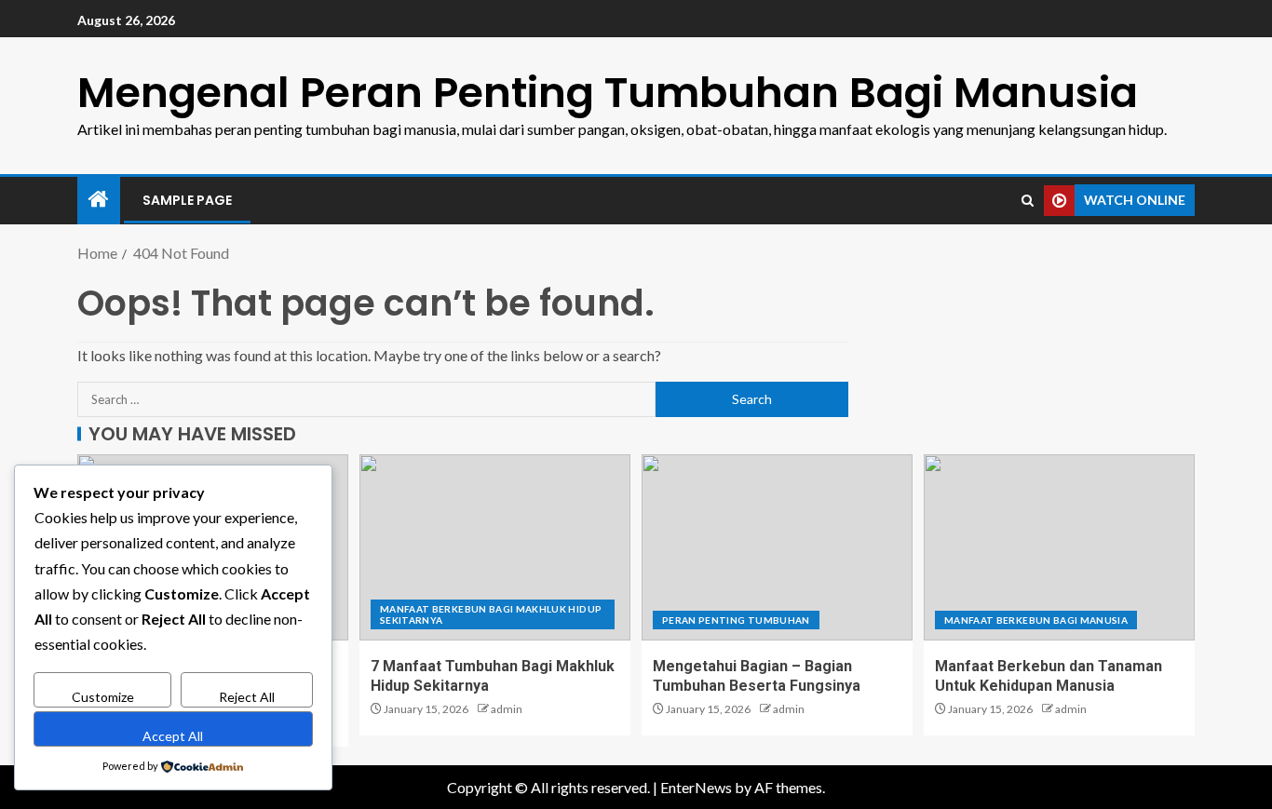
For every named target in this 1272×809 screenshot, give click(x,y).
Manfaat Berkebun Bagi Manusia (1036, 620)
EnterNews (696, 787)
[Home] (98, 199)
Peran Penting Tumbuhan (736, 620)
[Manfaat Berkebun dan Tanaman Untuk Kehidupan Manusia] (1059, 547)
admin (506, 709)
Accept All (172, 736)
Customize (103, 697)
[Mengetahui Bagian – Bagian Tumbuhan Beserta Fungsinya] (777, 547)
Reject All (247, 697)
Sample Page (187, 200)
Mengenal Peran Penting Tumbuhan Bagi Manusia (607, 92)
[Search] (1027, 200)
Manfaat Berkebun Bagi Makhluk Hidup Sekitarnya (491, 614)
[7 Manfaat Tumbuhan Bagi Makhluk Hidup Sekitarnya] (494, 547)
